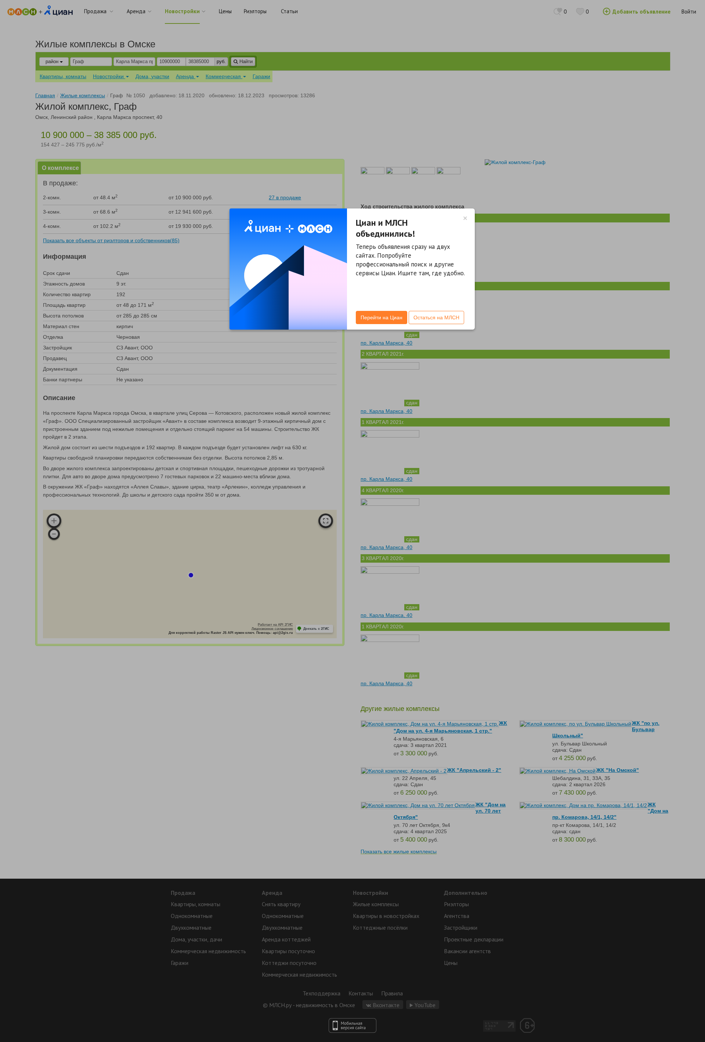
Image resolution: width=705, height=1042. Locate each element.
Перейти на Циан (381, 317)
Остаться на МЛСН (436, 317)
